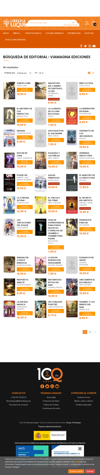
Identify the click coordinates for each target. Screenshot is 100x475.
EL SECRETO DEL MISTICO (85, 199)
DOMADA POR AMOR (86, 259)
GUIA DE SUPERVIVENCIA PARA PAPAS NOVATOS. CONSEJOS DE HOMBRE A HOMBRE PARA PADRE (56, 229)
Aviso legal (51, 397)
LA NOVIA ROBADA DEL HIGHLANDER (54, 260)
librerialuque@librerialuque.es (18, 401)
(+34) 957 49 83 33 (18, 397)
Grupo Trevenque (74, 423)
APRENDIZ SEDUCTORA (85, 154)
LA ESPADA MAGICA (22, 303)
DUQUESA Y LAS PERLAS (54, 154)
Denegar (90, 471)
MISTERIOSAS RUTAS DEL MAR (55, 282)
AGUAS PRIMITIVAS (54, 176)
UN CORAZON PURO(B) (55, 303)
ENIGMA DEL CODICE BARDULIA (23, 260)
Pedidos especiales (84, 405)
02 (90, 332)
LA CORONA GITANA (23, 199)
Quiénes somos (83, 397)
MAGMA (21, 130)
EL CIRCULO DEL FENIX (54, 199)
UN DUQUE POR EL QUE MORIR (55, 132)
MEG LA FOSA (86, 83)
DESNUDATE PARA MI (85, 221)
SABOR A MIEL (24, 83)
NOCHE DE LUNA (22, 154)
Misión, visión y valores (83, 401)
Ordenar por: (9, 73)
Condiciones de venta (51, 408)
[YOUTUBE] (94, 46)
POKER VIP (22, 175)
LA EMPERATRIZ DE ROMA (87, 110)
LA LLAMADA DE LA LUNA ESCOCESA (54, 111)
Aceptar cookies (76, 471)
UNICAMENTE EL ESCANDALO (87, 281)
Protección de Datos (51, 401)
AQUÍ (77, 462)
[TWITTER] (85, 46)
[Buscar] (73, 23)
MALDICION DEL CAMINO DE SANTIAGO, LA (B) (55, 87)
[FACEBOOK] (81, 46)
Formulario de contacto (18, 405)
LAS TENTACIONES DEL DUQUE (24, 222)
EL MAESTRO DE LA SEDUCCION (87, 176)
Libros (16, 33)
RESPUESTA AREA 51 (22, 281)
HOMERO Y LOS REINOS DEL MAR (87, 304)
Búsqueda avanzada (71, 25)
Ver (36, 73)
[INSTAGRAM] (90, 46)
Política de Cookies (51, 405)
